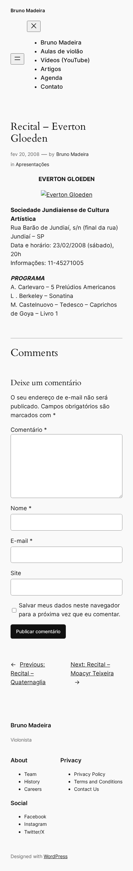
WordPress (56, 856)
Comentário (29, 429)
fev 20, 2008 (25, 154)
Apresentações (32, 164)
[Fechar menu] (34, 26)
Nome (21, 508)
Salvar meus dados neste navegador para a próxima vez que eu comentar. (69, 610)
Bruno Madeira (28, 10)
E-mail (22, 540)
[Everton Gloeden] (66, 194)
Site (16, 573)
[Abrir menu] (17, 59)
